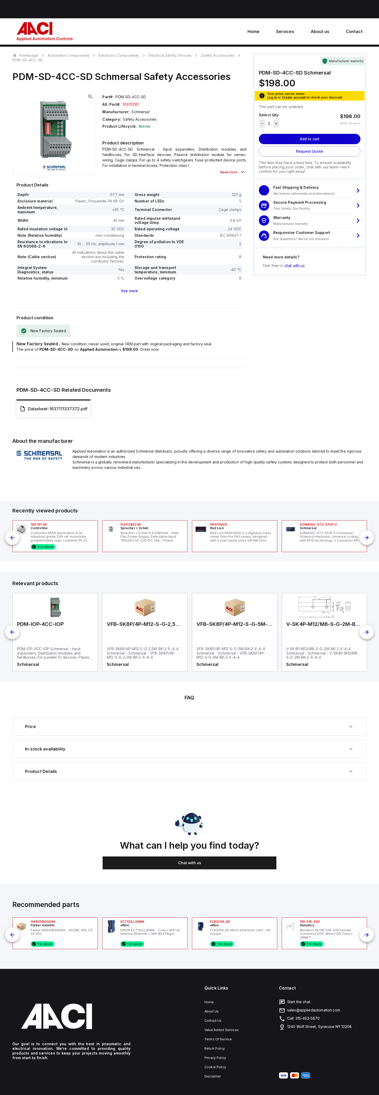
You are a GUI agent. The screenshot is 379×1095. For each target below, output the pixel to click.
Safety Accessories (218, 55)
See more (129, 291)
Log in (272, 97)
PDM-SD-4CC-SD (27, 60)
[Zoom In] (90, 97)
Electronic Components (119, 55)
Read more (228, 172)
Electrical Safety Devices (170, 55)
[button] (310, 190)
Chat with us (189, 862)
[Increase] (276, 123)
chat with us (294, 265)
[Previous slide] (12, 537)
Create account (294, 97)
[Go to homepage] (71, 1016)
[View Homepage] (44, 31)
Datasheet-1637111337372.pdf (57, 408)
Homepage (28, 55)
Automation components (68, 55)
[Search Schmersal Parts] (39, 460)
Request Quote (309, 151)
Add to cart (309, 139)
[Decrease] (262, 123)
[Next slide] (366, 537)
